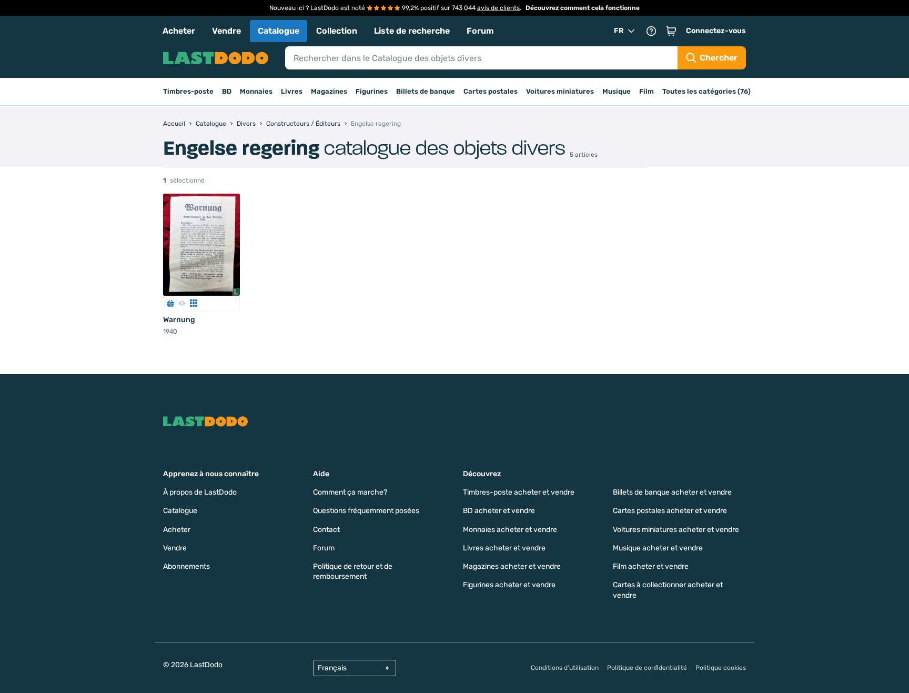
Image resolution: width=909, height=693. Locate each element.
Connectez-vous (716, 30)
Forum (480, 31)
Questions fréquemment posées (366, 510)
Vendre (226, 31)
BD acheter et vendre (499, 510)
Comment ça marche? (350, 492)
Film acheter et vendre (651, 566)
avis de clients (498, 8)
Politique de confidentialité (647, 667)
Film (646, 91)
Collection (336, 31)
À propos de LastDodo (200, 492)
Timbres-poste (188, 91)
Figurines (372, 91)
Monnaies (256, 91)
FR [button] (619, 30)
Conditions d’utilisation (565, 667)
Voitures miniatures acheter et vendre (676, 529)
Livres (291, 91)
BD (226, 91)
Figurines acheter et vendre (509, 584)
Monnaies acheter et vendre (510, 529)
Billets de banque (425, 91)
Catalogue (278, 31)
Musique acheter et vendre (658, 548)
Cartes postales (490, 91)
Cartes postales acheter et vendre (670, 510)
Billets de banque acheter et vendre (672, 492)
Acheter (179, 31)
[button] (671, 31)
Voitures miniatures (560, 91)
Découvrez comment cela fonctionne (583, 8)
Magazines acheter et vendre (512, 566)
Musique (616, 91)
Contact (326, 529)
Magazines (329, 91)
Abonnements (186, 566)
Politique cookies (720, 667)
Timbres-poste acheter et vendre (518, 492)
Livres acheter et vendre (504, 548)
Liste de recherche (412, 31)
